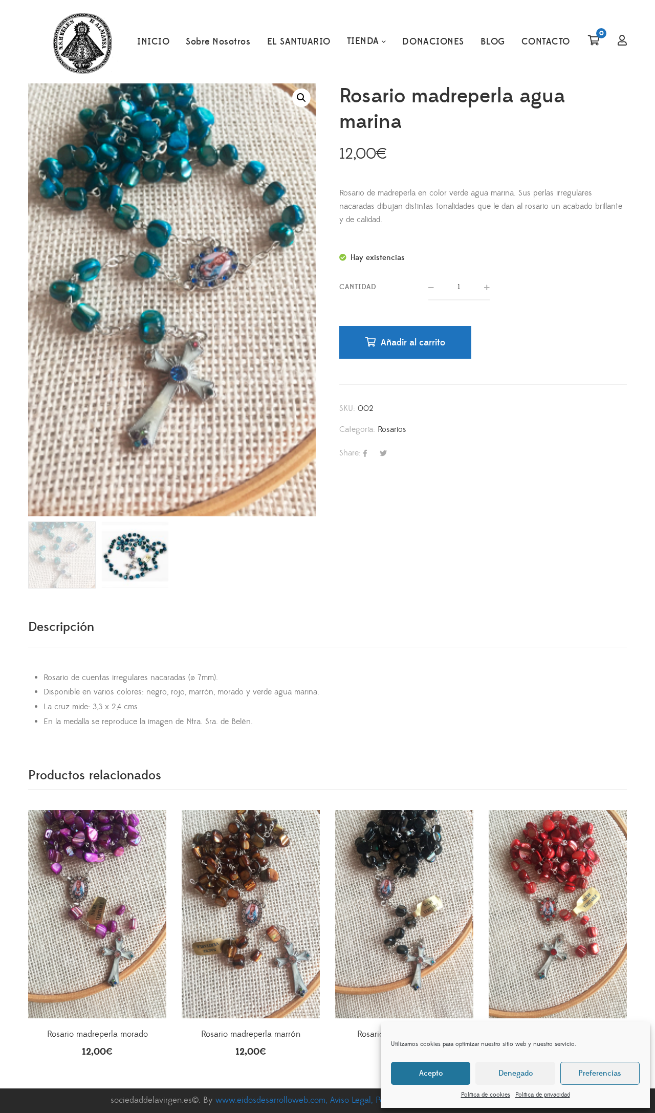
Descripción (61, 627)
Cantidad (358, 287)
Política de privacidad (542, 1095)
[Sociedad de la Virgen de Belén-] (82, 42)
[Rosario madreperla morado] (97, 879)
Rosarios (392, 429)
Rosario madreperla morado (97, 1034)
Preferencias (599, 1073)
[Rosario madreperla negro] (404, 879)
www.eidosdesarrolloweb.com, (272, 1100)
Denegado (515, 1073)
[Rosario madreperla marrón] (251, 879)
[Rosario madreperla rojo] (558, 879)
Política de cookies (485, 1095)
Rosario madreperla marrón (250, 1034)
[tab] (61, 627)
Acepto (431, 1073)
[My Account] (622, 41)
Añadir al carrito (413, 342)
